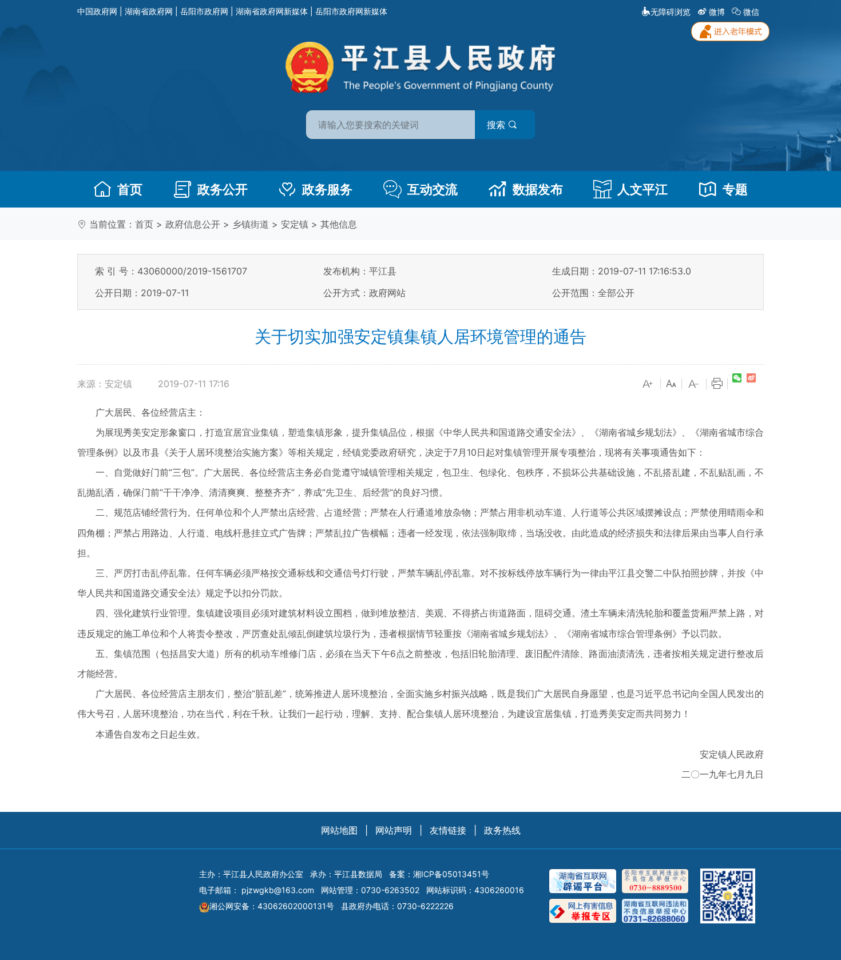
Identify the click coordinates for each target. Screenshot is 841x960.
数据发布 (538, 189)
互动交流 (432, 189)
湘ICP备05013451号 (451, 874)
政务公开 (222, 189)
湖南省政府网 (149, 11)
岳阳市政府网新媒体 (351, 11)
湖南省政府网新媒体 (272, 11)
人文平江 (642, 189)
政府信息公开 (192, 224)
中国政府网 (97, 11)
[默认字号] (671, 384)
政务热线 (502, 830)
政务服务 (327, 189)
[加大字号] (648, 384)
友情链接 (448, 830)
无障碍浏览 (670, 12)
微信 (751, 12)
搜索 (497, 124)
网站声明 (393, 830)
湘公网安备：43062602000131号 (271, 906)
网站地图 (339, 830)
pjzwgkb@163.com (277, 890)
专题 (735, 189)
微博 (717, 12)
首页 (129, 189)
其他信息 (338, 224)
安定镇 (294, 224)
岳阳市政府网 (204, 11)
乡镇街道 (250, 224)
